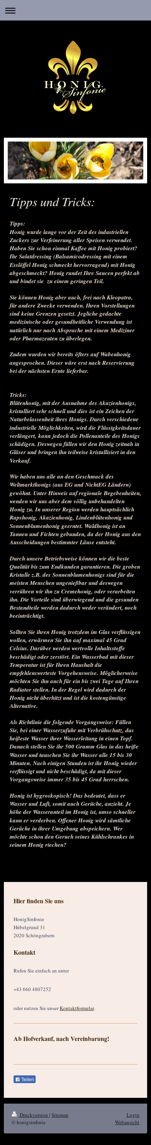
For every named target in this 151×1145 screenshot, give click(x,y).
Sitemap (60, 1114)
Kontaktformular (77, 1008)
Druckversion (34, 1114)
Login (133, 1114)
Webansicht (127, 1122)
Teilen (27, 1079)
